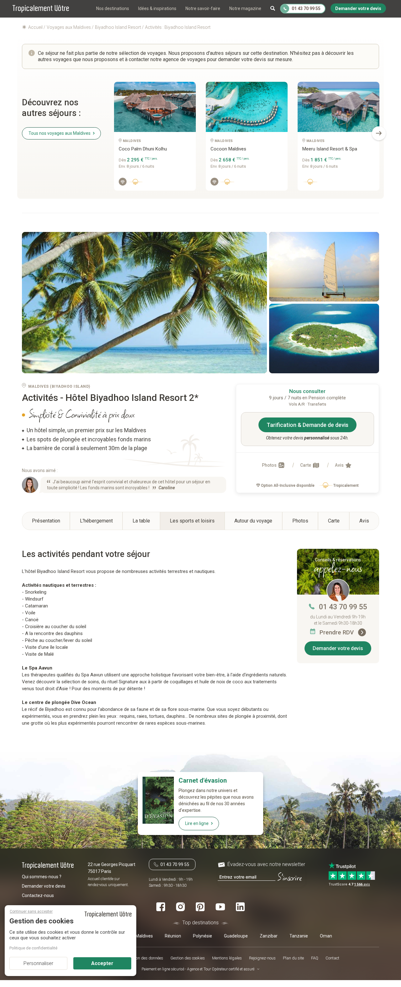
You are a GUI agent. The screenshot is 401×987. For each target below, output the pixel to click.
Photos (270, 465)
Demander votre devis (338, 648)
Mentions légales (227, 957)
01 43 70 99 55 (343, 607)
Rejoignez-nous (262, 957)
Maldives (144, 935)
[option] (155, 138)
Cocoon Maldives (228, 149)
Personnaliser (38, 963)
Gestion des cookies (187, 957)
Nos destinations (112, 8)
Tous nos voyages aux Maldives (60, 133)
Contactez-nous (38, 895)
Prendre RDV (337, 632)
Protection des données (143, 957)
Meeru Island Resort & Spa (329, 149)
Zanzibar (269, 935)
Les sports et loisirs (192, 521)
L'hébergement (96, 521)
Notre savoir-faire (202, 8)
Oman (326, 935)
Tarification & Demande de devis (307, 425)
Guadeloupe (236, 935)
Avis (340, 465)
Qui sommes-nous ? (41, 876)
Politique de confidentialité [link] (33, 948)
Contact (332, 957)
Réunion (173, 935)
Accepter (102, 963)
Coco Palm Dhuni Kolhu (143, 149)
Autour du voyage (253, 521)
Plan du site (293, 957)
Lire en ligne (197, 823)
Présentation (46, 521)
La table (141, 521)
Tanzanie (298, 935)
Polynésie (202, 935)
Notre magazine (245, 8)
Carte (306, 465)
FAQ (314, 957)
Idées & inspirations (157, 8)
